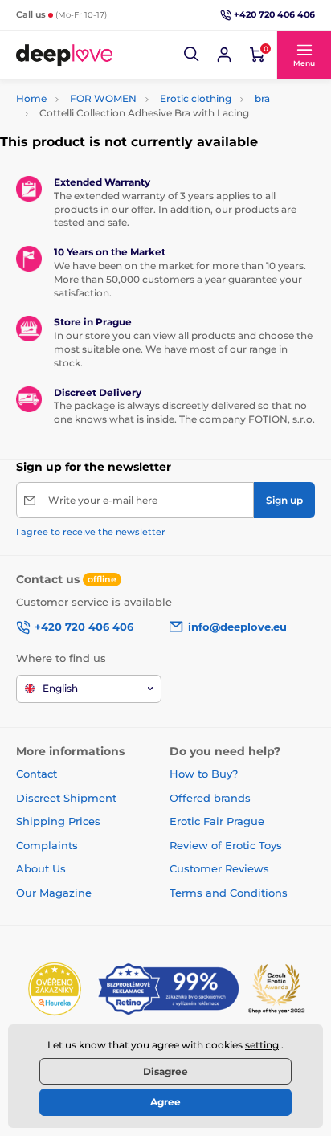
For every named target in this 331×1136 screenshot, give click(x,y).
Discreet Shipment (66, 797)
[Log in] (224, 55)
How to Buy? (204, 773)
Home (31, 98)
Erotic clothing (195, 98)
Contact (36, 773)
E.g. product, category (112, 87)
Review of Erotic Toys (226, 845)
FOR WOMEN (103, 98)
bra (262, 98)
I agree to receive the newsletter (91, 531)
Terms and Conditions (229, 892)
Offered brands (210, 797)
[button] (192, 55)
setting (262, 1045)
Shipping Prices (58, 821)
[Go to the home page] (64, 55)
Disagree (165, 1071)
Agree (165, 1102)
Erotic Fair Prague (217, 821)
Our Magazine (54, 892)
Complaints (47, 845)
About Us (41, 868)
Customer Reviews (219, 868)
